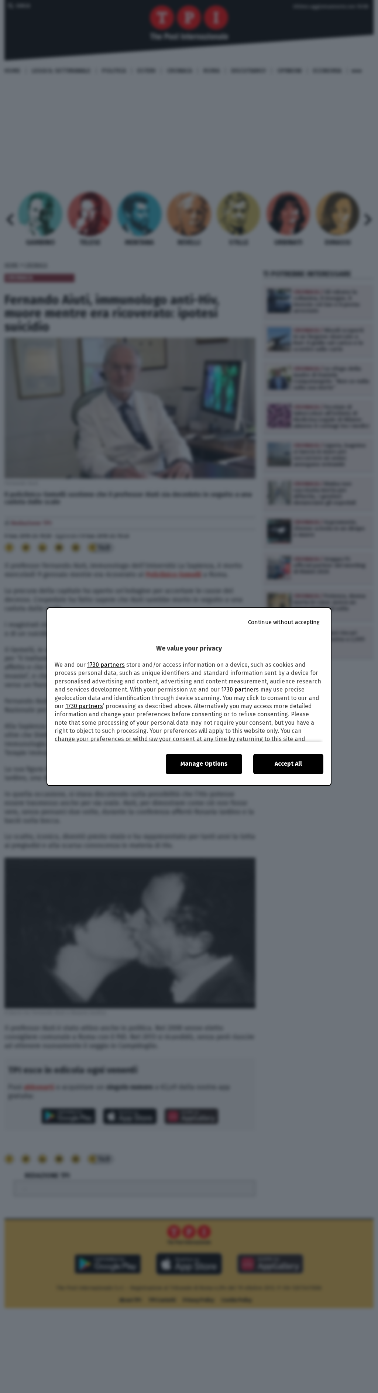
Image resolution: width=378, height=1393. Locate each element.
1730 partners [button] (106, 664)
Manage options (204, 763)
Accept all (288, 763)
